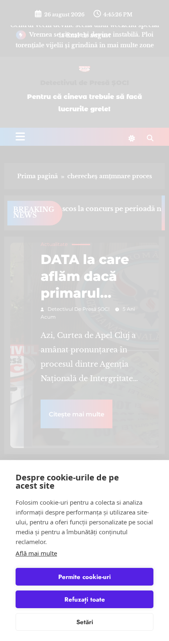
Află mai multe (36, 553)
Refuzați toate (84, 599)
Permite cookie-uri (84, 576)
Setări (84, 622)
